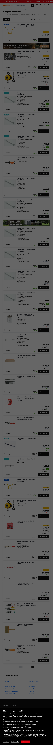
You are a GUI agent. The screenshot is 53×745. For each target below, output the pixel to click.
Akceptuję (25, 741)
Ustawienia (6, 741)
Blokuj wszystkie (15, 741)
